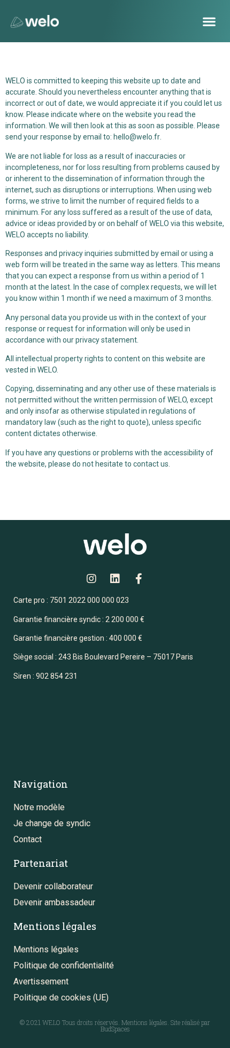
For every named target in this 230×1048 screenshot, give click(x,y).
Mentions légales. (146, 1022)
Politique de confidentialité (63, 965)
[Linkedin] (115, 578)
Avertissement (40, 981)
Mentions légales (46, 949)
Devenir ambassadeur (54, 902)
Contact (27, 839)
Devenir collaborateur (53, 886)
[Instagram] (91, 578)
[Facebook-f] (138, 578)
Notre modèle (39, 807)
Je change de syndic (51, 823)
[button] (208, 21)
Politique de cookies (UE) (61, 997)
